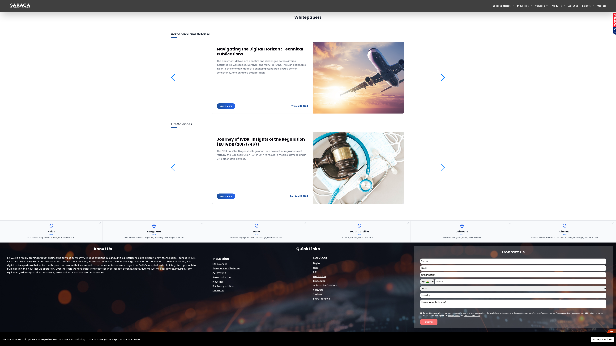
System (317, 294)
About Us (573, 5)
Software (318, 289)
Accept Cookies (602, 339)
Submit (429, 322)
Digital (316, 263)
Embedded (319, 281)
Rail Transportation (223, 286)
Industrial (218, 281)
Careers (601, 5)
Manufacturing (321, 298)
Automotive (219, 272)
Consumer (218, 290)
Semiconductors (222, 277)
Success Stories (502, 5)
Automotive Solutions (325, 285)
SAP (315, 272)
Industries (523, 5)
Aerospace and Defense (226, 268)
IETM (315, 267)
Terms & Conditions (472, 315)
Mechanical (319, 276)
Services (540, 5)
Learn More (226, 106)
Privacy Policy (454, 315)
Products (557, 5)
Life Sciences (220, 264)
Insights (586, 5)
